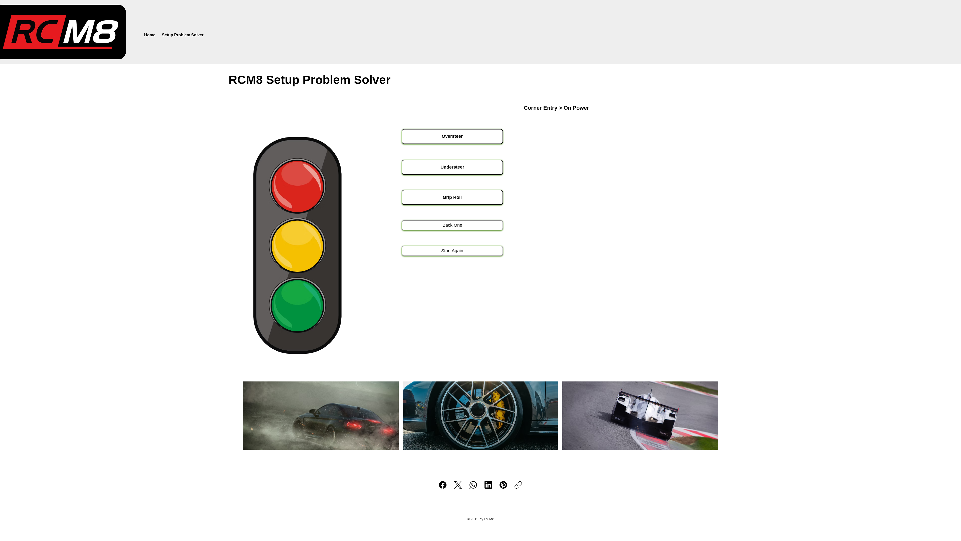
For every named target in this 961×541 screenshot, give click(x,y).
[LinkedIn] (488, 485)
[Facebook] (442, 485)
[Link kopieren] (518, 485)
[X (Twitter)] (458, 485)
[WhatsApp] (473, 485)
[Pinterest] (503, 485)
